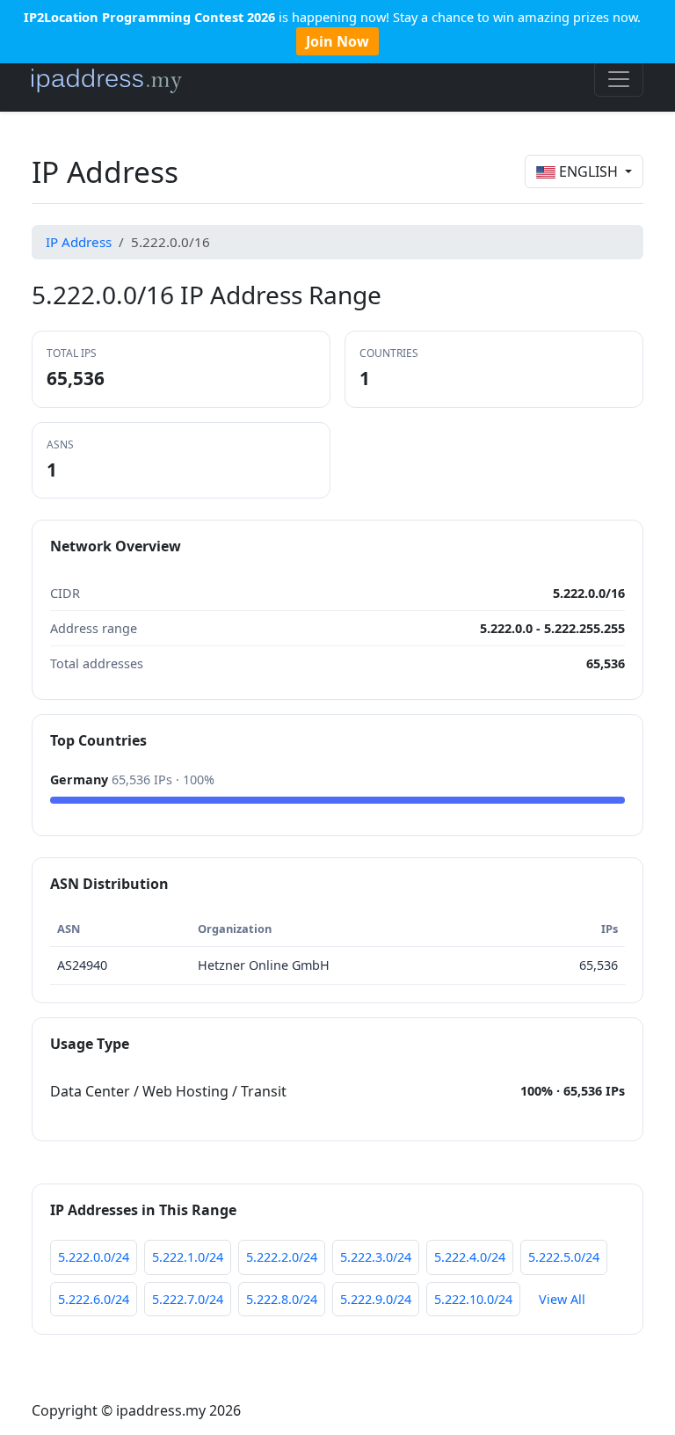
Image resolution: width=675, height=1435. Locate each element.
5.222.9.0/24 (375, 1299)
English (588, 171)
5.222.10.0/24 (473, 1299)
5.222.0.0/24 (93, 1257)
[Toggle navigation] (618, 79)
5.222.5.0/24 (563, 1257)
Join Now (337, 41)
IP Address (79, 242)
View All (562, 1299)
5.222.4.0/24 (469, 1257)
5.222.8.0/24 (281, 1299)
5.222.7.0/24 (187, 1299)
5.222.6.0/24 (93, 1299)
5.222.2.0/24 (281, 1257)
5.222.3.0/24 (375, 1257)
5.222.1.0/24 (187, 1257)
